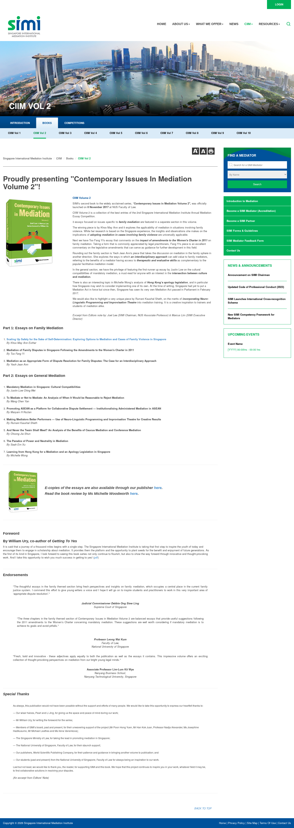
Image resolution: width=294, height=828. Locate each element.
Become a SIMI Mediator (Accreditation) (251, 211)
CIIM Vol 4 (90, 133)
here (158, 488)
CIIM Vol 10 (244, 133)
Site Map (252, 823)
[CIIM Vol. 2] (38, 233)
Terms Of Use (268, 823)
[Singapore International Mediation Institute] (24, 26)
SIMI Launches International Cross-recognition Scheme (257, 301)
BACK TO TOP (203, 808)
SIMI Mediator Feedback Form (245, 240)
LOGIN (279, 4)
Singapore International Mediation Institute (27, 158)
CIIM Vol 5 (116, 133)
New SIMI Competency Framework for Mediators (251, 316)
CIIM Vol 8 (192, 133)
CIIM (247, 24)
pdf (96, 557)
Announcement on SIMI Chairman (249, 275)
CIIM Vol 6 (141, 133)
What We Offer (208, 24)
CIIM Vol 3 (65, 133)
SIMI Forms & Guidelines (242, 230)
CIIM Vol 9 (217, 133)
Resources (268, 24)
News (233, 24)
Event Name (244, 346)
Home (161, 24)
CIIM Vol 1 (14, 133)
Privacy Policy (236, 823)
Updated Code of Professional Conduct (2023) (256, 287)
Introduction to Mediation (242, 201)
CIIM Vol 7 (166, 133)
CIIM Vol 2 (39, 133)
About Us (180, 24)
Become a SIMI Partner (241, 221)
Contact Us (233, 250)
